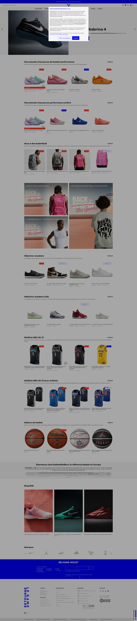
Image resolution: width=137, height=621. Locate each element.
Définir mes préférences (65, 38)
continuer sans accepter (80, 22)
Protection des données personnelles (59, 34)
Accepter (75, 38)
